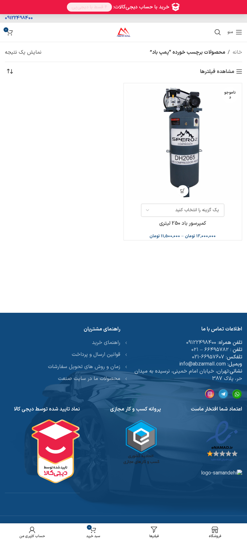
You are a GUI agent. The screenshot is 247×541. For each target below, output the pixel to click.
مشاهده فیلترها (217, 71)
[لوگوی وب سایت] (123, 32)
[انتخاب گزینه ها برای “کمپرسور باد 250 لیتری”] (182, 190)
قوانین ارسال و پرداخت (96, 354)
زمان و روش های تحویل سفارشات (84, 367)
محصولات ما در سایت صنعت (89, 379)
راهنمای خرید (106, 343)
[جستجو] (217, 32)
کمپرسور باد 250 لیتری (182, 223)
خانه (237, 52)
